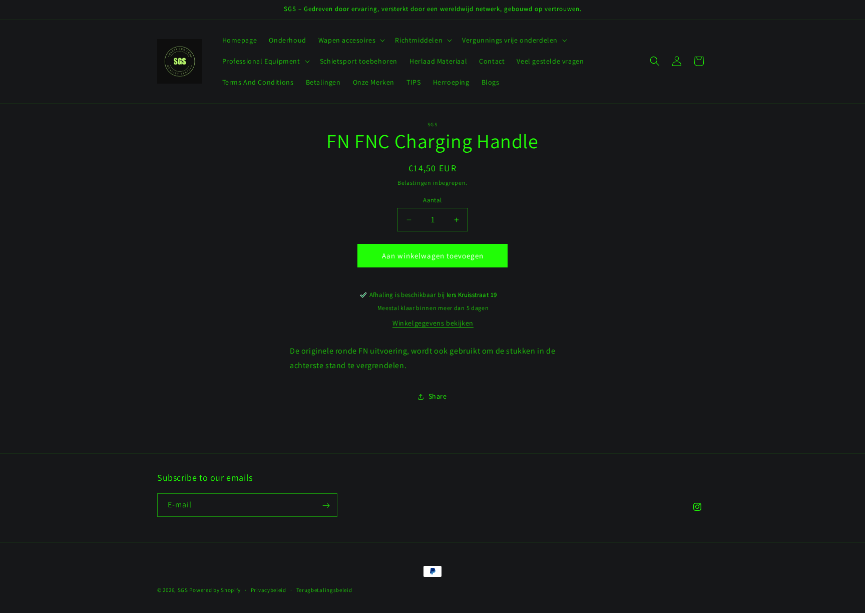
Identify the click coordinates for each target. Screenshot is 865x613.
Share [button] (437, 396)
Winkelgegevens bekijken (433, 323)
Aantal (432, 200)
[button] (350, 40)
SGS (183, 589)
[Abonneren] (326, 505)
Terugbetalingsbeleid (324, 589)
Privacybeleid (268, 589)
